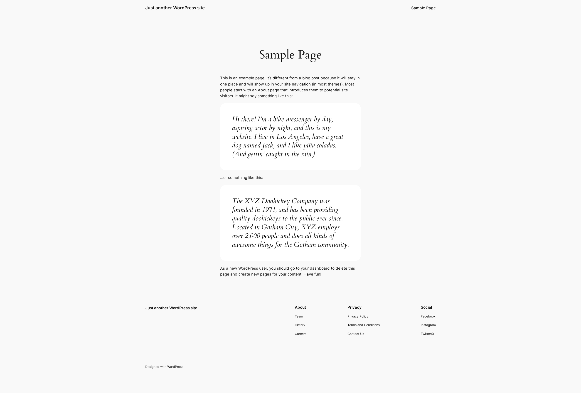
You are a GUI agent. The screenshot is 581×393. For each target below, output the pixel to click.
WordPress (175, 367)
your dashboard (315, 268)
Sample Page (423, 8)
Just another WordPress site (175, 7)
